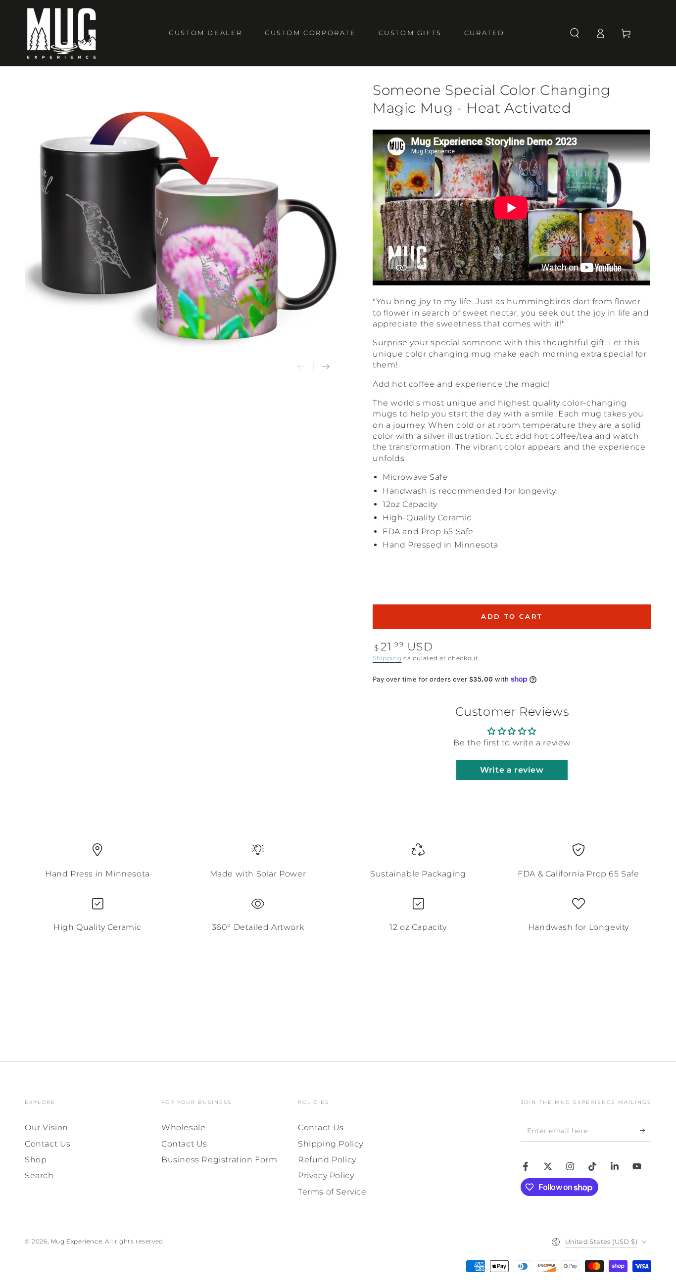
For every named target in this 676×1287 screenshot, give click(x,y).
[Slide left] (301, 367)
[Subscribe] (645, 1130)
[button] (574, 33)
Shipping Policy (330, 1144)
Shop (36, 1159)
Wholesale (183, 1127)
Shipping (387, 658)
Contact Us (48, 1144)
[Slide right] (325, 367)
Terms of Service (332, 1191)
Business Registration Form (219, 1159)
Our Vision (46, 1127)
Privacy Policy (326, 1175)
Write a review (511, 770)
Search (39, 1175)
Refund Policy (327, 1159)
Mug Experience (76, 1241)
